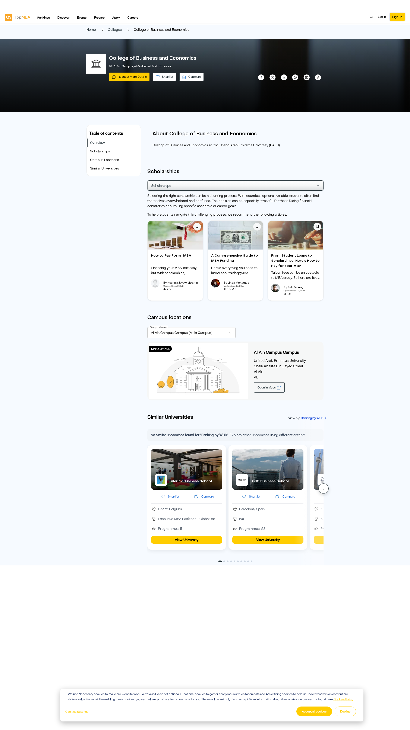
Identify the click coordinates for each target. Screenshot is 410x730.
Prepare (99, 17)
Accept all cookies (314, 711)
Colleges (115, 30)
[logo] (17, 17)
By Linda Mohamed (236, 283)
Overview (97, 143)
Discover (63, 17)
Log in (382, 17)
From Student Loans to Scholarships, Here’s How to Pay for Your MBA (295, 260)
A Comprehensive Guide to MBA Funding (234, 258)
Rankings (43, 17)
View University (186, 540)
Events (81, 17)
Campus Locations (104, 160)
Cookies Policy (343, 699)
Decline (345, 711)
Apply (116, 17)
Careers (132, 17)
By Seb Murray (293, 287)
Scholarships (100, 151)
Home (91, 30)
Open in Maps (267, 387)
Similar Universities (104, 168)
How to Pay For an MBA (171, 255)
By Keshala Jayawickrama (180, 283)
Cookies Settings (76, 712)
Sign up (397, 17)
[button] (323, 488)
